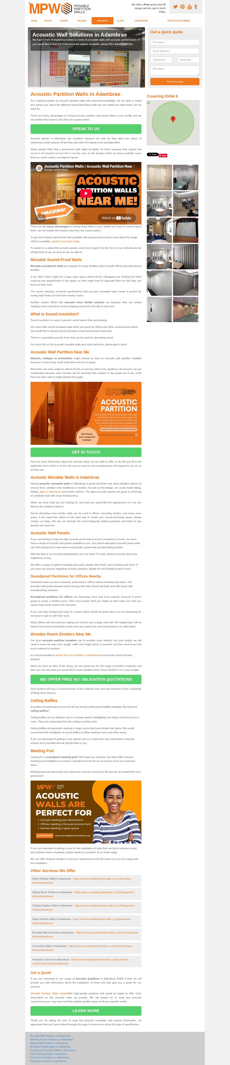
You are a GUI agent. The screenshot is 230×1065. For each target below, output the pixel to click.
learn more (86, 1010)
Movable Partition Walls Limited (49, 993)
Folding (82, 21)
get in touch (86, 452)
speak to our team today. (66, 241)
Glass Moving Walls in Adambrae (48, 1053)
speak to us (86, 129)
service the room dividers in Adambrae (77, 655)
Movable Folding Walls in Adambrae (50, 1046)
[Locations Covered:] (29, 3)
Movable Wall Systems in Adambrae (50, 1035)
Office (48, 21)
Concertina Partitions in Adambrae (49, 1057)
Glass (120, 21)
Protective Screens (178, 21)
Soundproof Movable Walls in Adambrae (52, 1050)
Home (34, 21)
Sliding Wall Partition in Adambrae (49, 1043)
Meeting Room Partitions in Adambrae (51, 1039)
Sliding (64, 21)
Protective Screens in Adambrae (48, 1061)
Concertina (141, 21)
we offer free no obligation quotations (86, 679)
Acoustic (102, 21)
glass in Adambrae (50, 491)
